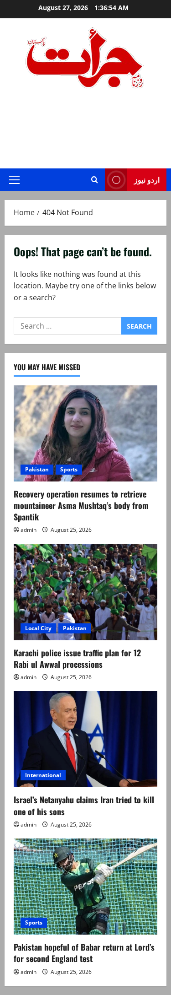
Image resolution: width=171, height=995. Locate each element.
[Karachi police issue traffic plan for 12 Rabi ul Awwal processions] (85, 592)
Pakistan (37, 469)
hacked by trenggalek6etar (85, 119)
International (43, 775)
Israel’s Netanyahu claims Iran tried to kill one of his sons (84, 805)
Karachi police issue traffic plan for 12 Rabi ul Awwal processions (77, 658)
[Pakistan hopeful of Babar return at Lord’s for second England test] (85, 886)
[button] (14, 179)
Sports (69, 469)
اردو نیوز (147, 179)
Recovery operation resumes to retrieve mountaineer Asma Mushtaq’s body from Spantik (81, 505)
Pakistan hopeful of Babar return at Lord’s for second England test (84, 952)
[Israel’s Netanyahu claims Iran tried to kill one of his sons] (85, 739)
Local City (38, 628)
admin (28, 530)
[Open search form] (94, 180)
